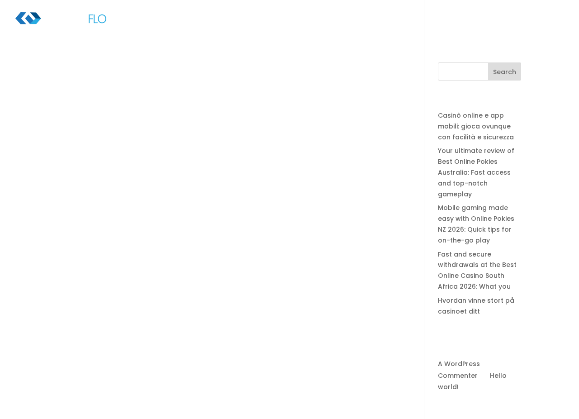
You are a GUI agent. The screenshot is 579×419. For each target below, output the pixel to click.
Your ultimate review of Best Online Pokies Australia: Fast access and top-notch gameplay (476, 172)
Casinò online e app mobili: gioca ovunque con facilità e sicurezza (476, 126)
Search (504, 71)
